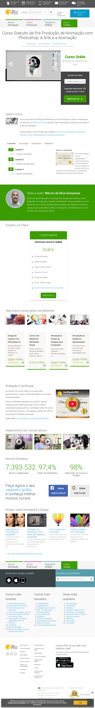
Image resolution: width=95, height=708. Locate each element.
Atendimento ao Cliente (46, 621)
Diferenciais (36, 143)
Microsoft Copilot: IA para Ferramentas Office (18, 630)
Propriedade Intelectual (17, 606)
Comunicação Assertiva (46, 625)
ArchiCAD (12, 625)
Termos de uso (24, 661)
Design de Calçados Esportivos (51, 135)
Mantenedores (39, 645)
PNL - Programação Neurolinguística (44, 611)
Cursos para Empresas (61, 14)
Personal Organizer (44, 619)
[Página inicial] (12, 12)
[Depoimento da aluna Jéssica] (76, 442)
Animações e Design (37, 122)
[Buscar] (51, 12)
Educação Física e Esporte (76, 614)
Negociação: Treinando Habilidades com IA (17, 620)
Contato (22, 673)
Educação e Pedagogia (75, 612)
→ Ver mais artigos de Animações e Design (24, 554)
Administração (43, 604)
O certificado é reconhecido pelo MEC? (32, 418)
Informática (70, 621)
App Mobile (23, 655)
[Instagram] (15, 653)
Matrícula (37, 664)
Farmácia (69, 619)
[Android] (9, 578)
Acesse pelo (47, 3)
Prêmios (22, 652)
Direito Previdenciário (16, 604)
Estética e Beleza (73, 616)
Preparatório (50, 24)
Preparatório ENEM (38, 660)
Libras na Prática (43, 623)
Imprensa (23, 669)
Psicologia (70, 623)
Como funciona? (25, 648)
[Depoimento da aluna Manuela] (19, 442)
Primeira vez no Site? (39, 649)
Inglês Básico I (43, 606)
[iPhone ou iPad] (16, 578)
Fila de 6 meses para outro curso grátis (48, 288)
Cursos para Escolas (38, 671)
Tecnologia (23, 143)
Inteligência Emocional (46, 608)
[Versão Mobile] (23, 578)
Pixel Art (11, 623)
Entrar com (58, 490)
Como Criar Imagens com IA (19, 612)
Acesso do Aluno (81, 13)
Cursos (31, 24)
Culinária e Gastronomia (75, 610)
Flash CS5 (32, 135)
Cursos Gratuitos (40, 656)
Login (36, 668)
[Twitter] (11, 653)
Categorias (25, 12)
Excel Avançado (43, 614)
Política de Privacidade (16, 703)
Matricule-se (48, 295)
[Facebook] (7, 653)
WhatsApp (81, 4)
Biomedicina (71, 606)
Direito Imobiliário (15, 627)
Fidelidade (48, 143)
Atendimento (30, 3)
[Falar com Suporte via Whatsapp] (92, 692)
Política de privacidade (24, 665)
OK (80, 703)
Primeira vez (14, 3)
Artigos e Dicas (25, 658)
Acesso (13, 24)
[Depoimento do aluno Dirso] (47, 442)
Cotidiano (69, 608)
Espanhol (40, 616)
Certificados (38, 653)
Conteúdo (11, 143)
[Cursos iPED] (11, 647)
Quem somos (24, 645)
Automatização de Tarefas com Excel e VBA (18, 615)
